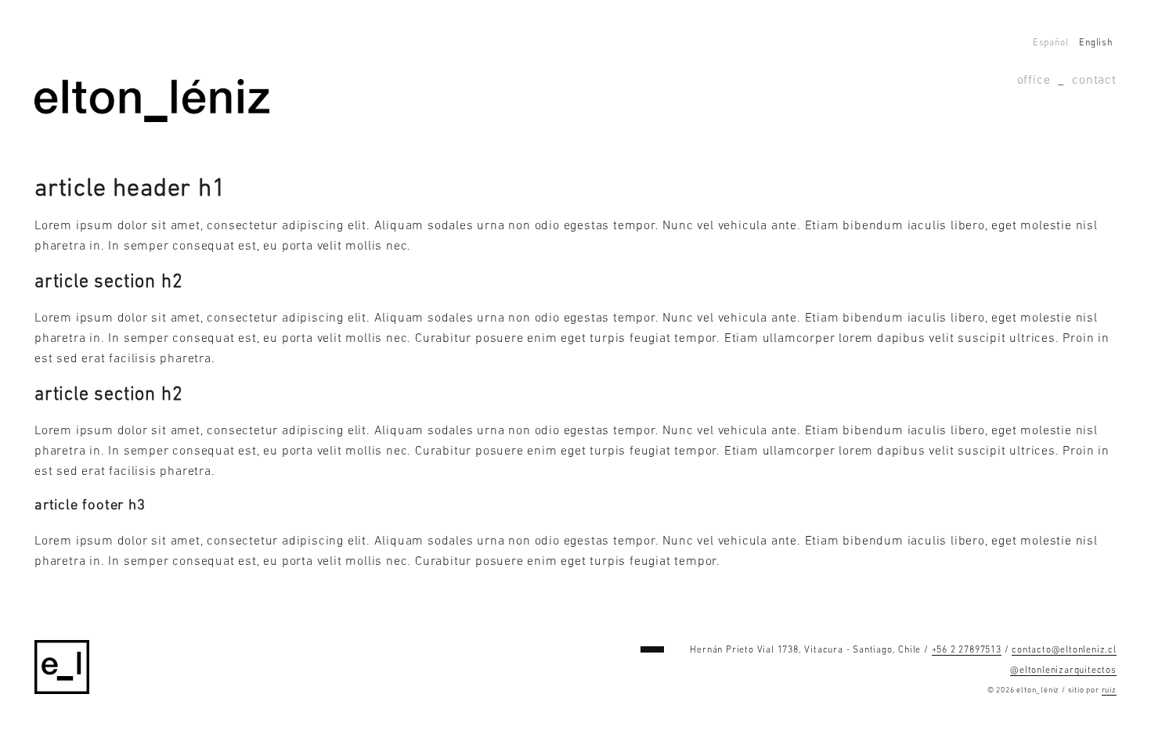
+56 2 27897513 (966, 650)
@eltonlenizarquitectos (1063, 670)
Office (1034, 80)
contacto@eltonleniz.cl (1064, 650)
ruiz (1109, 690)
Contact (1094, 80)
